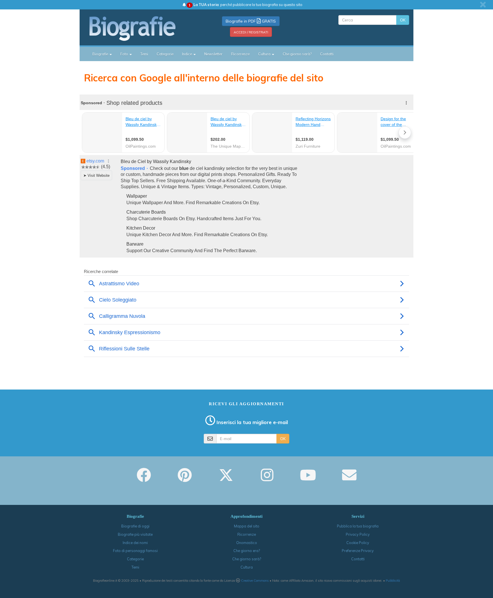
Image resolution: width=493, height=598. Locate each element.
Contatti (327, 54)
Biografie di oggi (135, 526)
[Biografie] (139, 28)
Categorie (165, 54)
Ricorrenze (240, 54)
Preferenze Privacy (358, 550)
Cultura (247, 567)
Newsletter (213, 54)
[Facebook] (144, 479)
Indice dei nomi (135, 542)
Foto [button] (124, 54)
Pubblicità (393, 581)
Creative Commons (255, 581)
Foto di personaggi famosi (135, 550)
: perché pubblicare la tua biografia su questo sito (245, 4)
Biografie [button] (100, 54)
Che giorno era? (246, 550)
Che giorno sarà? (297, 54)
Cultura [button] (264, 54)
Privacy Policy (358, 534)
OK (402, 20)
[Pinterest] (185, 479)
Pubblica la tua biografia (358, 526)
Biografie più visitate (135, 534)
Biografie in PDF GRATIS (251, 21)
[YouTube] (308, 479)
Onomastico (246, 542)
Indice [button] (187, 54)
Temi (144, 54)
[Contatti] (349, 479)
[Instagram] (267, 479)
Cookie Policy (357, 542)
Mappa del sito (246, 526)
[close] (483, 4)
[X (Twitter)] (226, 479)
